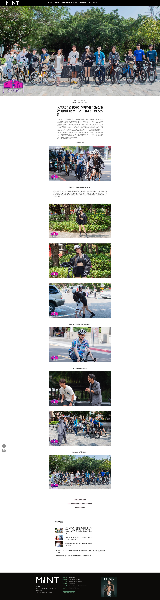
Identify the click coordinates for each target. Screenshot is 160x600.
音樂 (74, 581)
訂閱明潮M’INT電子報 (69, 592)
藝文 (83, 585)
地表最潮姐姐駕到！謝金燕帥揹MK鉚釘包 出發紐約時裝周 (73, 556)
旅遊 (72, 585)
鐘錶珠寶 (65, 583)
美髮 (76, 579)
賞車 (85, 585)
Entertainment (67, 3)
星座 (79, 585)
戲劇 (70, 581)
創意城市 (65, 587)
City (89, 3)
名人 (81, 581)
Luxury (75, 3)
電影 (72, 581)
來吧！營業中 (80, 102)
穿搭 (72, 577)
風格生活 (65, 585)
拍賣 (74, 583)
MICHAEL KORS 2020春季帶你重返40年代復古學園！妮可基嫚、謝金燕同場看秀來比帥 (80, 551)
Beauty (57, 3)
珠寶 (72, 583)
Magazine (95, 3)
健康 (79, 579)
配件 (74, 577)
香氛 (74, 579)
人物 (76, 585)
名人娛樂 (65, 581)
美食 (70, 585)
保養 (72, 579)
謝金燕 (86, 102)
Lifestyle (83, 3)
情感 (81, 585)
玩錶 (70, 583)
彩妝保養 (65, 579)
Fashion (51, 3)
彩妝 (70, 579)
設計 (74, 585)
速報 (70, 577)
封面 (79, 581)
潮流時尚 (65, 577)
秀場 (76, 577)
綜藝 (76, 581)
